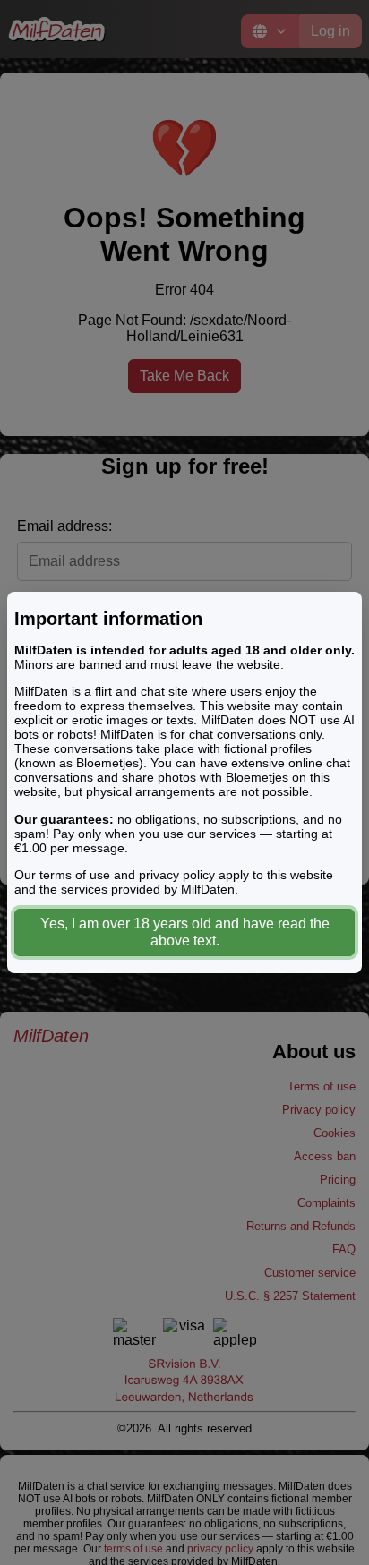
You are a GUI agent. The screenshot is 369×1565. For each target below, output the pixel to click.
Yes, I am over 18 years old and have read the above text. (185, 932)
